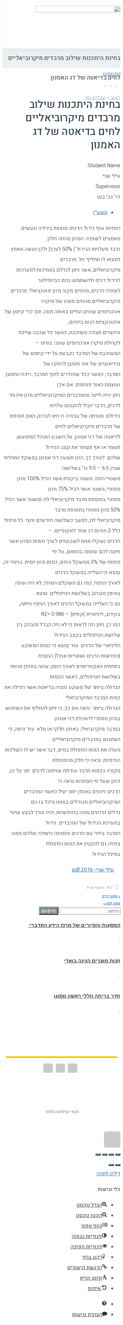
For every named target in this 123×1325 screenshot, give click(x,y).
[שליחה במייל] (103, 84)
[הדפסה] (107, 84)
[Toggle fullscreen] (104, 1154)
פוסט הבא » (111, 903)
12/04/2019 (111, 73)
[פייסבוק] (117, 84)
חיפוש (49, 911)
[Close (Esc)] (117, 1154)
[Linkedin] (48, 1068)
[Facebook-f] (72, 1068)
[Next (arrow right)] (111, 1165)
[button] (15, 24)
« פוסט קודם (111, 896)
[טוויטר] (112, 84)
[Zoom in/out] (98, 1154)
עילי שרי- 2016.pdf (93, 870)
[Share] (111, 1154)
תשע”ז (100, 212)
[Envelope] (60, 1068)
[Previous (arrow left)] (117, 1165)
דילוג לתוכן (108, 1174)
